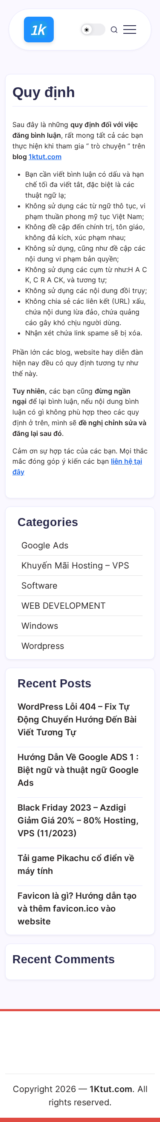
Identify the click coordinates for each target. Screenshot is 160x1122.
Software (39, 585)
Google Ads (44, 545)
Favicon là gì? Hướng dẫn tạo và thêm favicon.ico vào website (77, 909)
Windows (39, 626)
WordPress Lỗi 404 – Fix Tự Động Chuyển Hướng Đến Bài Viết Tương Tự (77, 719)
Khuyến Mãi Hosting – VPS (75, 565)
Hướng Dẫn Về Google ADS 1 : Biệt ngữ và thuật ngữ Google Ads (78, 770)
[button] (93, 30)
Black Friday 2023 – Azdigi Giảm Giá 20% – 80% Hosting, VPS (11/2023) (78, 820)
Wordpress (42, 646)
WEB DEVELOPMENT (63, 606)
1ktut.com (45, 156)
